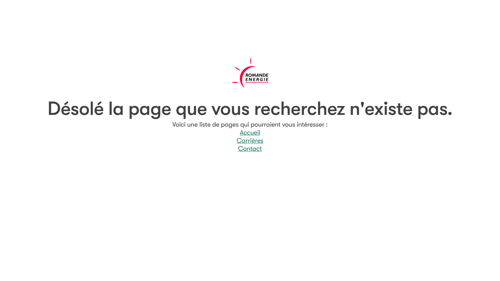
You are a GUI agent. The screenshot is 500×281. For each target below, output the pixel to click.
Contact (250, 149)
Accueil (250, 132)
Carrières (250, 141)
